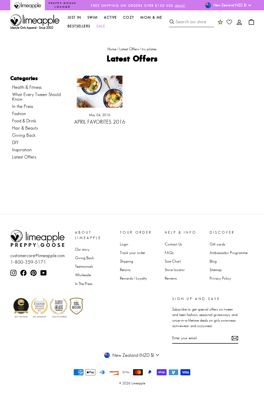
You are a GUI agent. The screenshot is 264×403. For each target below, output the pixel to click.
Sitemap (216, 269)
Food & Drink (24, 120)
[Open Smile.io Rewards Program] (220, 22)
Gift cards (217, 244)
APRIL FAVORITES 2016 (99, 122)
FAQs (169, 252)
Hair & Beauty (25, 128)
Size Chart (173, 261)
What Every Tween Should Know (36, 97)
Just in (74, 17)
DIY (15, 142)
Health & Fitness (27, 87)
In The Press (83, 283)
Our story (82, 249)
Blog (213, 261)
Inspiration (22, 149)
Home (112, 49)
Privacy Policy (220, 278)
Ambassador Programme (229, 252)
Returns (125, 269)
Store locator (175, 269)
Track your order (132, 252)
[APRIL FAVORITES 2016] (99, 92)
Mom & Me (151, 17)
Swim (92, 17)
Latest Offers (129, 49)
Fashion (19, 113)
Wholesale (83, 275)
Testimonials (84, 266)
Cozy (128, 17)
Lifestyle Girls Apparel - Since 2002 (31, 27)
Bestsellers (79, 26)
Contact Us (173, 244)
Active (110, 17)
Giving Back (24, 135)
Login (124, 244)
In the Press (22, 106)
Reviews (171, 278)
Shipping (126, 261)
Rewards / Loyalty (133, 278)
